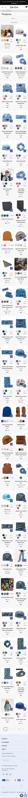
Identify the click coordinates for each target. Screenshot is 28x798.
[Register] (24, 758)
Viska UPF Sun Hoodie (7, 716)
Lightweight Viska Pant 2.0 (21, 568)
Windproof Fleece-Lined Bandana (21, 219)
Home (3, 9)
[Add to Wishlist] (12, 25)
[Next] (23, 727)
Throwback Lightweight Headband (20, 189)
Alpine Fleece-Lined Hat (7, 100)
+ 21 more (11, 331)
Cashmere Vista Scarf (7, 217)
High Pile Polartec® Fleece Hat (7, 71)
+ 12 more (24, 214)
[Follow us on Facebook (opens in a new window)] (3, 772)
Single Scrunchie (20, 159)
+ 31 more (24, 39)
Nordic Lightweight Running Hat (7, 130)
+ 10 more (24, 125)
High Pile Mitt (21, 423)
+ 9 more (24, 271)
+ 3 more (11, 66)
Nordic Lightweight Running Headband (21, 130)
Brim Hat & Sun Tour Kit (21, 480)
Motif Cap (7, 42)
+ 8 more (11, 563)
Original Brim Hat (21, 43)
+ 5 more (24, 66)
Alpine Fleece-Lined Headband (7, 336)
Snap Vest (7, 479)
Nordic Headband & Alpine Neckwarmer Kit (7, 305)
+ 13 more (11, 272)
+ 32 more (11, 95)
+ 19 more (11, 183)
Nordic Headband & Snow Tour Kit (21, 71)
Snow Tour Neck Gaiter (7, 188)
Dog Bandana (7, 277)
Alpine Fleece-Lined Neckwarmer (20, 100)
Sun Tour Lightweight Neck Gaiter (21, 276)
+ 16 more (11, 125)
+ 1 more (11, 213)
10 (19, 727)
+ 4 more (11, 38)
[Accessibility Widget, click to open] (25, 795)
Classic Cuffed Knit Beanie (7, 423)
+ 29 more (24, 95)
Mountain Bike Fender (7, 595)
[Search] (5, 5)
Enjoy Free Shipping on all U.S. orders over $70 (14, 1)
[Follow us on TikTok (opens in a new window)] (10, 772)
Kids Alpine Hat (7, 567)
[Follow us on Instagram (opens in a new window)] (7, 772)
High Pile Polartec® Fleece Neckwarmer (20, 452)
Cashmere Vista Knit (7, 247)
